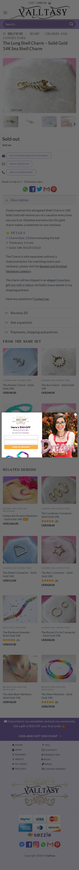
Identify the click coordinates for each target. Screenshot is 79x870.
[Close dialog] (75, 414)
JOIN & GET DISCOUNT (21, 447)
